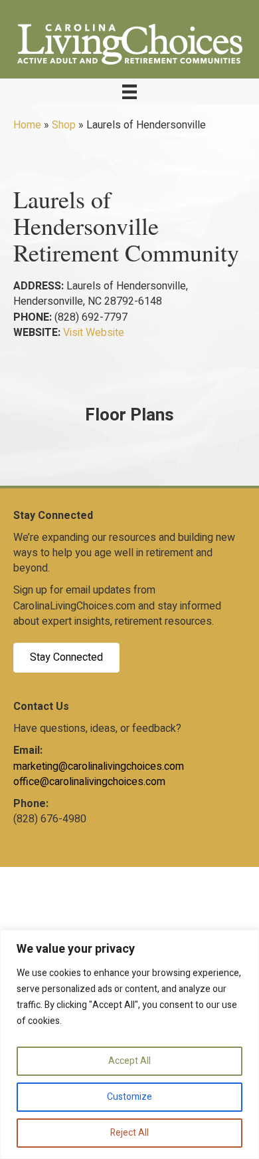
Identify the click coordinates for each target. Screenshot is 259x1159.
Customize (129, 1097)
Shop (64, 125)
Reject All (129, 1133)
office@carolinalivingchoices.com (89, 782)
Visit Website (93, 333)
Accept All (129, 1061)
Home (27, 125)
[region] (129, 1044)
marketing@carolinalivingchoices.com (98, 766)
